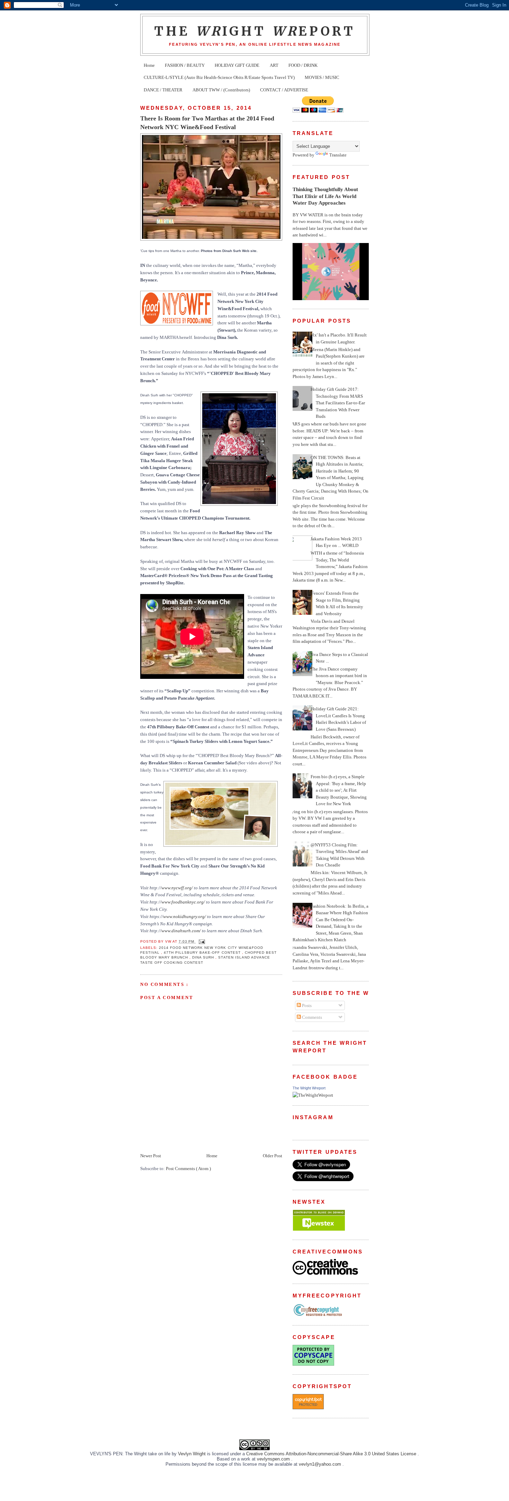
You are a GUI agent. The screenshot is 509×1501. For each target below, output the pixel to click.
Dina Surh (203, 957)
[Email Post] (201, 941)
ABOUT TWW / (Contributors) (221, 89)
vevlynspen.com (274, 1459)
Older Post (272, 1155)
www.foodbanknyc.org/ (183, 902)
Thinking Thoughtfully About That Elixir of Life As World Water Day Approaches (325, 196)
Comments (311, 1017)
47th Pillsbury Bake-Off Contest (203, 952)
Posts (306, 1005)
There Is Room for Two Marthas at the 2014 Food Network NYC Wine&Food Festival (207, 123)
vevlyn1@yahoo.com (320, 1464)
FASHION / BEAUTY (185, 65)
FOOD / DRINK (303, 65)
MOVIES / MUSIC (322, 77)
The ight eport (254, 31)
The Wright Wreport (309, 1088)
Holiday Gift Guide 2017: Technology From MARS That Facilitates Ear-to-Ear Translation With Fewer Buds (338, 403)
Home (149, 65)
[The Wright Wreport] (313, 1095)
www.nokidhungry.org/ (184, 916)
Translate (338, 155)
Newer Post (150, 1155)
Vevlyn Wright (192, 1453)
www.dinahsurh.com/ (181, 930)
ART (274, 65)
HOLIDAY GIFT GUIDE (237, 65)
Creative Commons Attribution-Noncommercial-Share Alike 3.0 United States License (332, 1453)
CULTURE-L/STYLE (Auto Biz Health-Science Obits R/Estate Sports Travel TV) (219, 77)
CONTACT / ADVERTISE (284, 89)
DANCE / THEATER (163, 89)
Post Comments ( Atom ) (188, 1168)
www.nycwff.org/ (177, 887)
